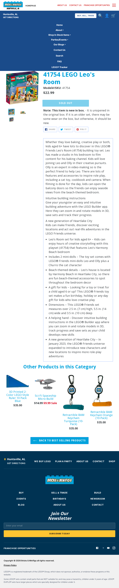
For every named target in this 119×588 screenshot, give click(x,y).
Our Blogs (60, 44)
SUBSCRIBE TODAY (59, 533)
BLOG (21, 504)
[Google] (102, 548)
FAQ (59, 61)
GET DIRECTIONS (11, 17)
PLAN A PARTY (63, 461)
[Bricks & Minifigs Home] (13, 5)
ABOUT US (62, 5)
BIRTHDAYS (59, 498)
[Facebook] (97, 548)
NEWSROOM (97, 498)
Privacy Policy (10, 565)
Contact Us (59, 50)
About (60, 30)
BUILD (97, 492)
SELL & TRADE (59, 492)
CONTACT (98, 461)
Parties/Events (59, 39)
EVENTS (21, 498)
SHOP (112, 461)
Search (59, 55)
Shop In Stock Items (59, 35)
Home (59, 25)
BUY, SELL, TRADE (85, 15)
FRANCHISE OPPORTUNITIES (97, 5)
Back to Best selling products (62, 440)
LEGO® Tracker (60, 67)
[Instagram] (113, 548)
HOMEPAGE (30, 6)
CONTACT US (75, 5)
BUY (21, 492)
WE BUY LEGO (42, 461)
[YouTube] (108, 548)
